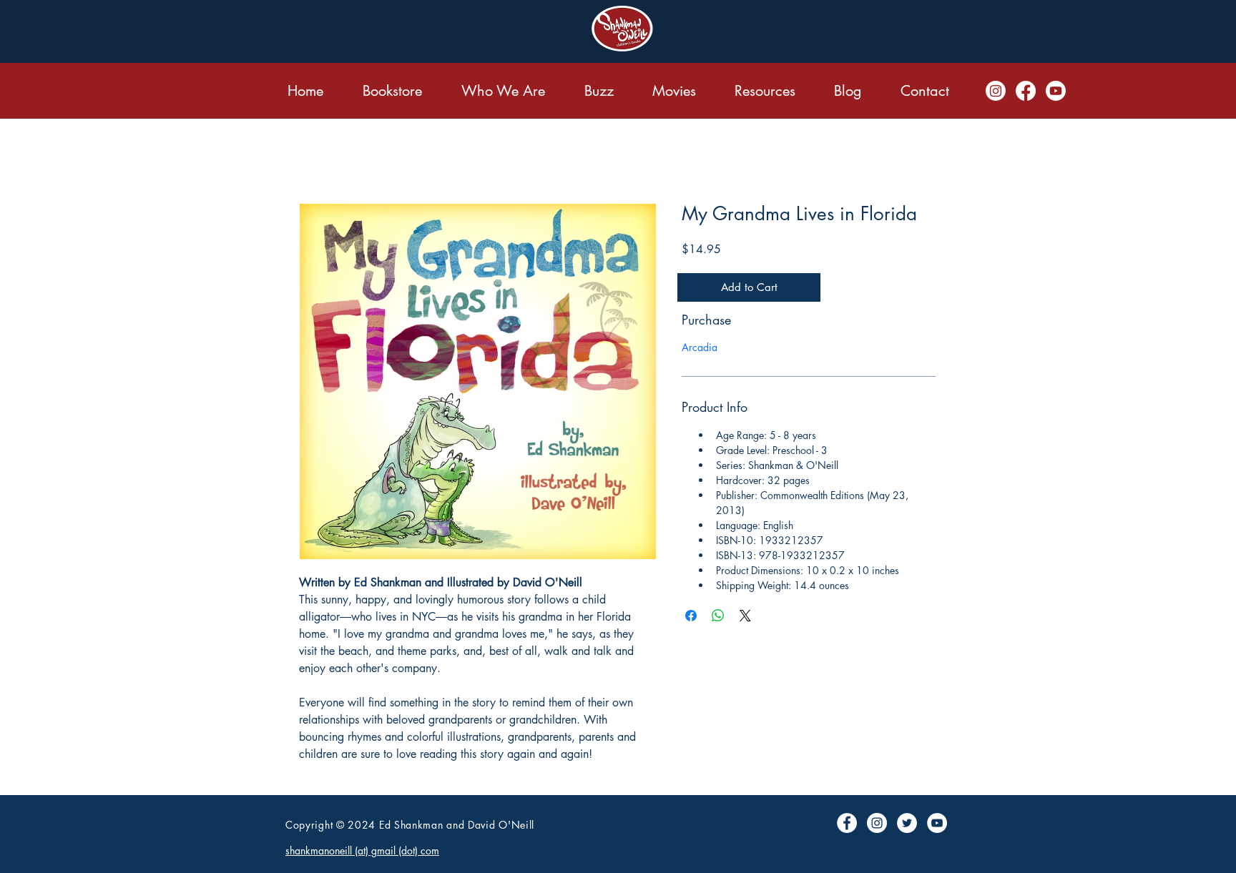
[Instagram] (996, 91)
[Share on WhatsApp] (718, 615)
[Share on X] (745, 615)
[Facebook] (1026, 91)
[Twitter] (907, 823)
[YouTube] (937, 823)
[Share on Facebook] (691, 615)
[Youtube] (1056, 91)
